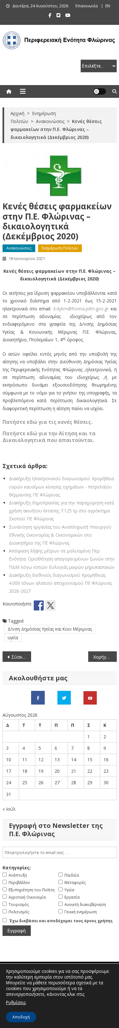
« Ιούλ (9, 809)
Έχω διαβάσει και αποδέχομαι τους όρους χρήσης (61, 920)
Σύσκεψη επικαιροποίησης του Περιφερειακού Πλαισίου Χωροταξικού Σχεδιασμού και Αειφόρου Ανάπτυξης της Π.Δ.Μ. (21, 657)
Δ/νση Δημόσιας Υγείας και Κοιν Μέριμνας (50, 629)
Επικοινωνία (87, 6)
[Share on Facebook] (39, 605)
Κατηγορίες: (17, 868)
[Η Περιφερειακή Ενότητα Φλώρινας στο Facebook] (38, 697)
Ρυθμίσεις (16, 1002)
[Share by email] (86, 605)
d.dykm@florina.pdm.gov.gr (81, 309)
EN (107, 6)
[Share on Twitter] (50, 605)
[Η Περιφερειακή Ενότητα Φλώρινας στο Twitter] (64, 697)
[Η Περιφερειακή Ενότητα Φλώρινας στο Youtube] (90, 697)
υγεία (13, 637)
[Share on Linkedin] (74, 605)
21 (73, 771)
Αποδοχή (21, 1017)
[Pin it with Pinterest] (62, 605)
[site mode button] (99, 91)
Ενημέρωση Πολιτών (60, 248)
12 (40, 760)
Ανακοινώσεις (18, 248)
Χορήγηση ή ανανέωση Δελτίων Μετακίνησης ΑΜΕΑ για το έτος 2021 (105, 657)
